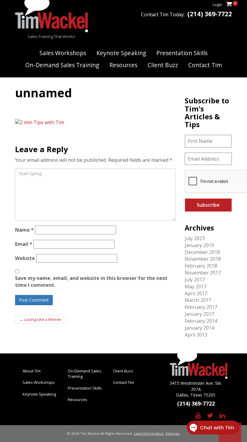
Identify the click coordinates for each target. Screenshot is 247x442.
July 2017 (195, 279)
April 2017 (196, 293)
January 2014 (199, 327)
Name (24, 230)
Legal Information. (149, 433)
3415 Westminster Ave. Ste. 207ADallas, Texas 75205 (196, 389)
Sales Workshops (62, 53)
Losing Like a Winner (40, 319)
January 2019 (199, 245)
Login (217, 4)
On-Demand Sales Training (62, 65)
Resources (123, 65)
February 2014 (201, 321)
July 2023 (195, 238)
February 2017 (201, 307)
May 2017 (195, 286)
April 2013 (196, 334)
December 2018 (202, 252)
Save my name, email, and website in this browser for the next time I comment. (91, 281)
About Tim (32, 371)
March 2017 (198, 300)
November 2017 (203, 272)
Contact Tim (205, 65)
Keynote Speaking (121, 53)
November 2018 (203, 258)
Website (25, 258)
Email (23, 244)
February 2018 (201, 265)
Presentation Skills (182, 53)
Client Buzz (163, 65)
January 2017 (199, 314)
